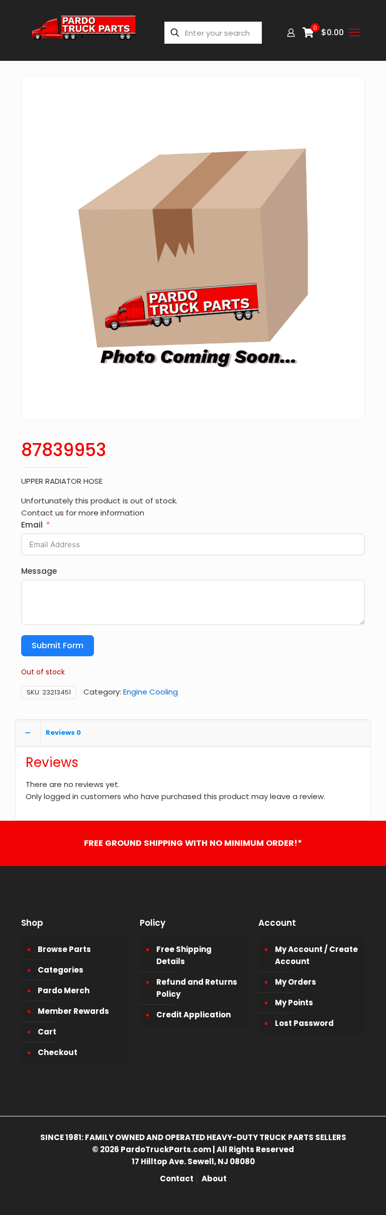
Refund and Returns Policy (196, 988)
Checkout (57, 1052)
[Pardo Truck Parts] (84, 32)
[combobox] (213, 33)
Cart (47, 1031)
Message (39, 571)
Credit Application (193, 1014)
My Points (294, 1002)
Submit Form (57, 645)
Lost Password (304, 1023)
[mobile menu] (354, 32)
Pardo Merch (63, 990)
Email (32, 524)
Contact (177, 1178)
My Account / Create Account (316, 955)
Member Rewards (73, 1011)
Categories (60, 970)
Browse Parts (64, 949)
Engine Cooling (150, 691)
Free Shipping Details (184, 955)
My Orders (295, 982)
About (214, 1178)
